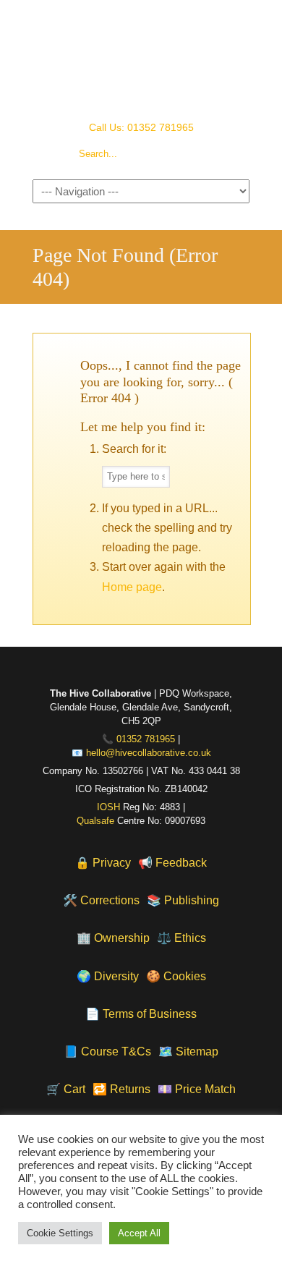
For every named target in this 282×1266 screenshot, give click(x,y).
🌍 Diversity (108, 976)
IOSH (108, 807)
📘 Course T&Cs (107, 1051)
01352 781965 (145, 739)
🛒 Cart (65, 1089)
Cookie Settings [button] (60, 1233)
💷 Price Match (197, 1089)
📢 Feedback (172, 863)
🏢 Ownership (113, 938)
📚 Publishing (183, 900)
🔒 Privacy (103, 863)
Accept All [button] (139, 1233)
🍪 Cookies (176, 976)
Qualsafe (95, 821)
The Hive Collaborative (141, 58)
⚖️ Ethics (181, 938)
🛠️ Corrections (101, 900)
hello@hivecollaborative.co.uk (148, 753)
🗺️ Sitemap (188, 1051)
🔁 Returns (121, 1089)
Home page (132, 587)
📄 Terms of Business (141, 1014)
